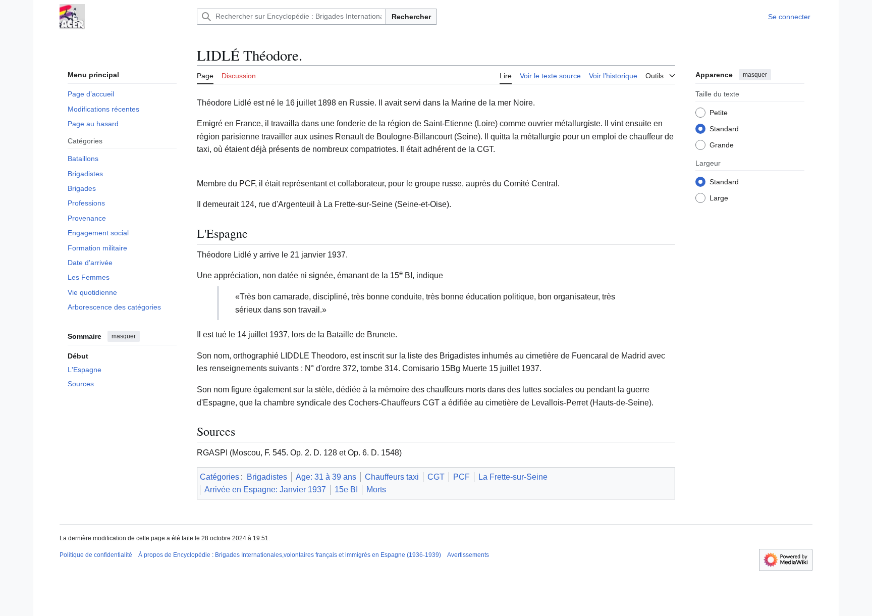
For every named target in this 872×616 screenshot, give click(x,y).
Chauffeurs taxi (392, 477)
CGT (436, 477)
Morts (376, 489)
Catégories (219, 477)
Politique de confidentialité (96, 554)
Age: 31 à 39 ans (326, 477)
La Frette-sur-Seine (513, 477)
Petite (719, 113)
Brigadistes (267, 477)
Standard (724, 129)
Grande (722, 145)
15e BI (346, 489)
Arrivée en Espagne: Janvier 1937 (265, 489)
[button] (660, 74)
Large (719, 198)
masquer (124, 336)
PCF (461, 477)
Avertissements (468, 554)
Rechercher (411, 17)
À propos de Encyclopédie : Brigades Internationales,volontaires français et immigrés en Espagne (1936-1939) (289, 554)
